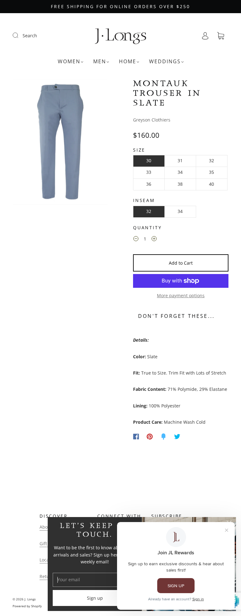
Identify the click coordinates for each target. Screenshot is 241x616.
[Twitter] (177, 436)
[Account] (205, 35)
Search (30, 36)
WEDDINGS (165, 61)
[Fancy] (163, 436)
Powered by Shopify (27, 606)
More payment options (181, 295)
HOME (127, 61)
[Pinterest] (150, 436)
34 (180, 172)
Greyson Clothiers (151, 120)
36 (148, 184)
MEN (99, 61)
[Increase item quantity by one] (154, 240)
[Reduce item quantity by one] (136, 240)
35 (211, 172)
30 (148, 160)
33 (148, 172)
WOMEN (69, 61)
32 (211, 160)
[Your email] (95, 580)
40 (211, 184)
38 (180, 184)
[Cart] (220, 35)
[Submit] (19, 35)
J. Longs (30, 599)
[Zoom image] (60, 143)
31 (180, 160)
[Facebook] (136, 436)
